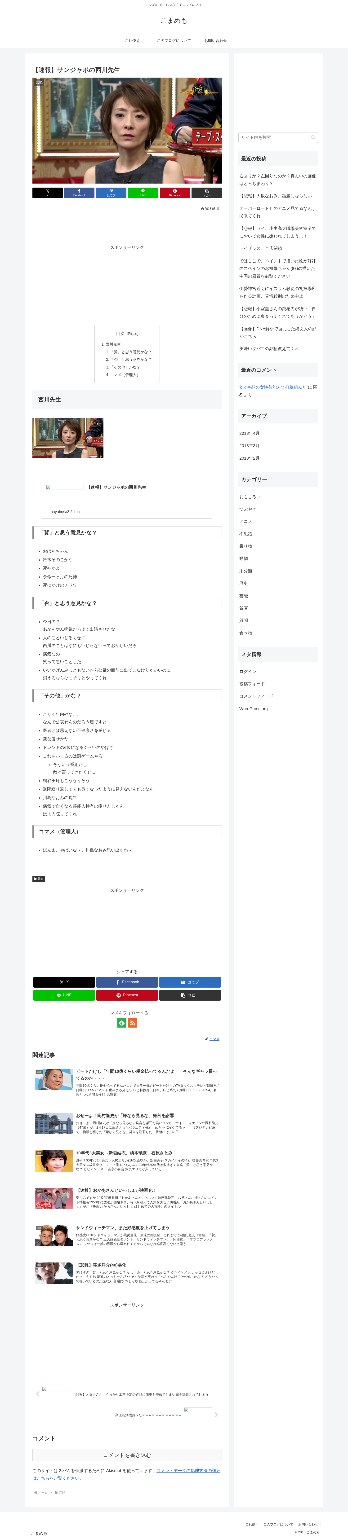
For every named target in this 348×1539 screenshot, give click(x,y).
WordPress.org (253, 708)
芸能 (40, 878)
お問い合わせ (308, 1524)
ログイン (247, 671)
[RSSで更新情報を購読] (132, 1023)
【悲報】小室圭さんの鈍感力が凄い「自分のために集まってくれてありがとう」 (277, 312)
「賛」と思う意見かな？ (131, 352)
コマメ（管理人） (125, 375)
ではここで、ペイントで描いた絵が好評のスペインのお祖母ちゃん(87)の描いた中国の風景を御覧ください (277, 269)
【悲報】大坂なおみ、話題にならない (275, 195)
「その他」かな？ (125, 367)
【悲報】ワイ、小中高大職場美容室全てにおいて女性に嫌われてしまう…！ (277, 232)
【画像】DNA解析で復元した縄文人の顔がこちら (278, 332)
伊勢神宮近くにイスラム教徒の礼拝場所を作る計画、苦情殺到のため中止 (277, 292)
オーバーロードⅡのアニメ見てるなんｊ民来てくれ (277, 212)
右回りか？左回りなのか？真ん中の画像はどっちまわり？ (277, 180)
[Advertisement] (127, 225)
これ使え (252, 1524)
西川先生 (113, 344)
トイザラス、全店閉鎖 (260, 248)
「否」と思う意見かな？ (131, 359)
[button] (207, 193)
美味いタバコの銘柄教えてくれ (269, 348)
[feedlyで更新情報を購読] (121, 1023)
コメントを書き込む (127, 1455)
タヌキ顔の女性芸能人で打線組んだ (272, 387)
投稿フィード (252, 684)
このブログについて (278, 1524)
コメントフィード (256, 696)
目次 (120, 333)
